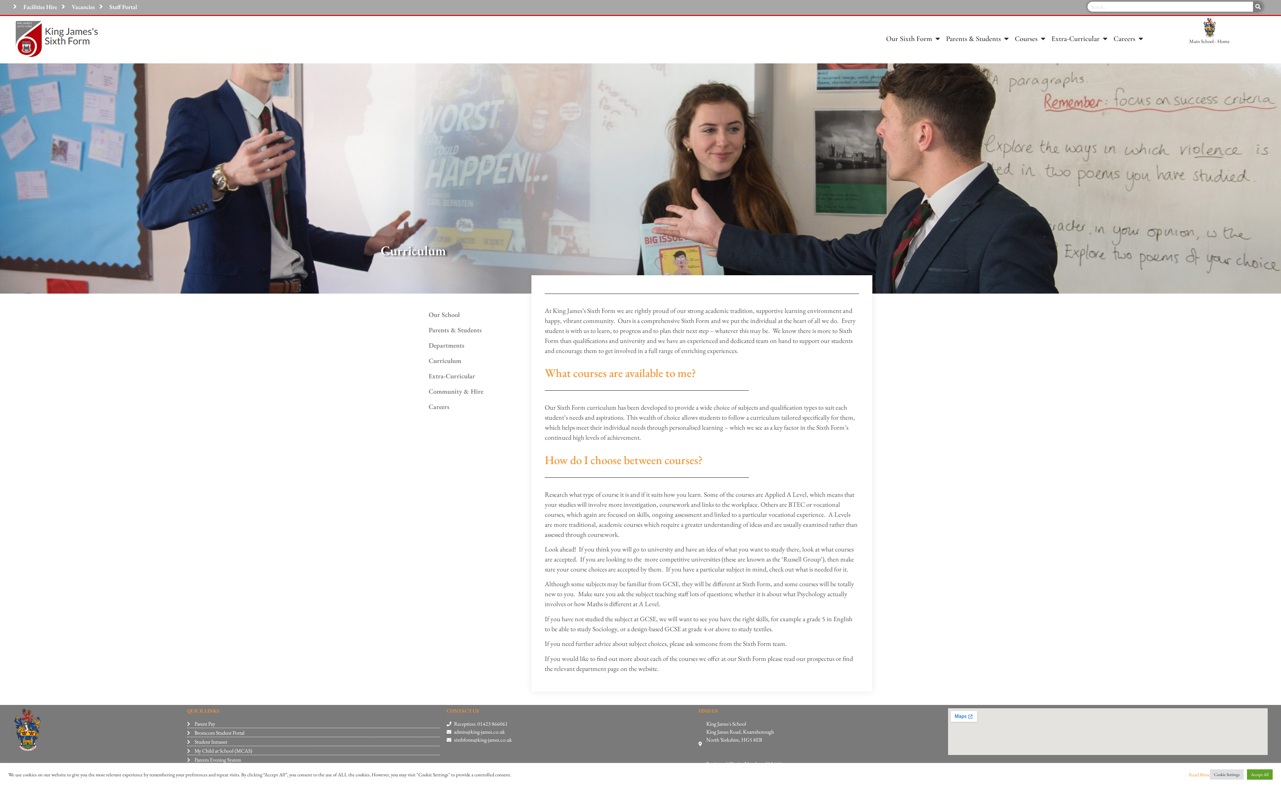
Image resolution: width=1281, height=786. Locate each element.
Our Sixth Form (909, 38)
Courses (1026, 38)
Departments (446, 345)
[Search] (1258, 7)
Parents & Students (973, 38)
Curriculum (445, 360)
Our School (444, 314)
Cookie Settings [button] (1227, 774)
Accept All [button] (1260, 774)
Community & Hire (456, 391)
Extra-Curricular (1075, 38)
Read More (1199, 775)
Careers (1124, 38)
